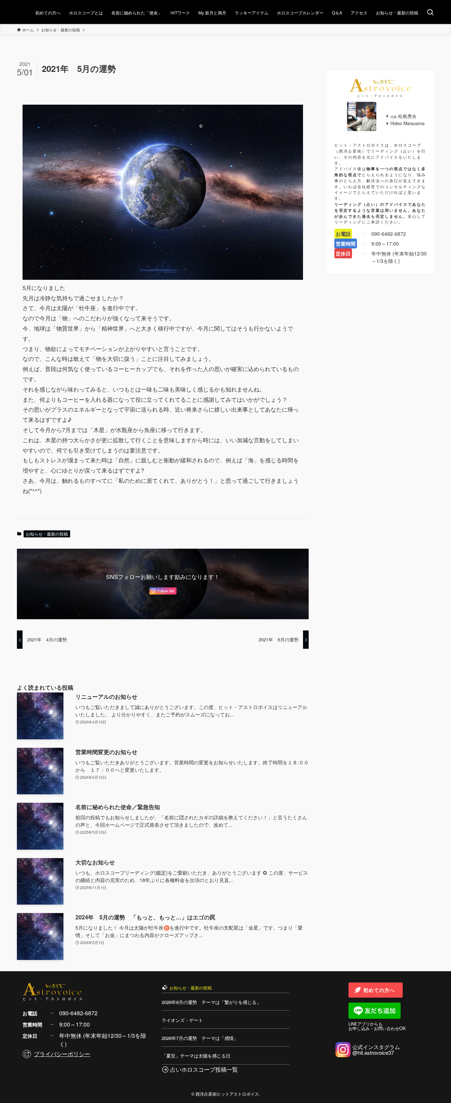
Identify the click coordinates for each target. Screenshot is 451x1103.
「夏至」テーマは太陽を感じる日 (196, 1055)
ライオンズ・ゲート (182, 1020)
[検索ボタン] (430, 12)
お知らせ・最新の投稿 (47, 534)
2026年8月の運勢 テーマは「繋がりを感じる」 (211, 1002)
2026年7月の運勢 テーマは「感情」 (200, 1038)
